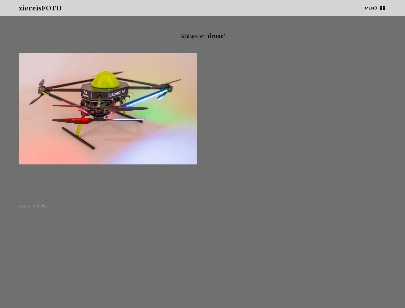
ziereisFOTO (40, 7)
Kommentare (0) (65, 87)
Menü (371, 8)
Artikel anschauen (187, 155)
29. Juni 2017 (34, 87)
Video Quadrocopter (52, 68)
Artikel (30, 60)
